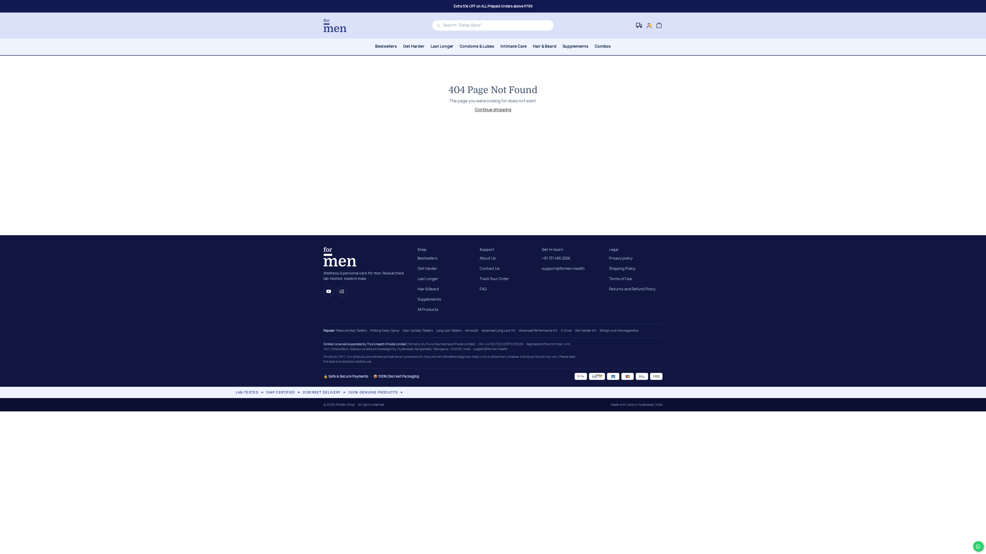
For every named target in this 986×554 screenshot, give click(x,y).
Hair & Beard (544, 46)
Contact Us (490, 269)
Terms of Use (620, 279)
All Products (428, 310)
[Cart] (659, 25)
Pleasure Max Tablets (351, 330)
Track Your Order (494, 279)
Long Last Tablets (449, 330)
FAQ (483, 289)
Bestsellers (386, 46)
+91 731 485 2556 (556, 258)
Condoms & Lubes (477, 46)
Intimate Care (513, 46)
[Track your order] (639, 25)
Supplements (576, 46)
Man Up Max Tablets (418, 330)
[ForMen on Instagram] (342, 291)
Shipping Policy (622, 269)
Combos (603, 46)
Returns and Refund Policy (632, 289)
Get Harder (413, 46)
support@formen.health (563, 269)
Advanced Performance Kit (538, 330)
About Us (488, 258)
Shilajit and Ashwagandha (619, 330)
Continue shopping (493, 109)
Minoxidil (471, 330)
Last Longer (442, 46)
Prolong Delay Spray (385, 330)
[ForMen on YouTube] (329, 291)
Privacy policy (621, 258)
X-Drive (566, 330)
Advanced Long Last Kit (498, 330)
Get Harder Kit (585, 330)
